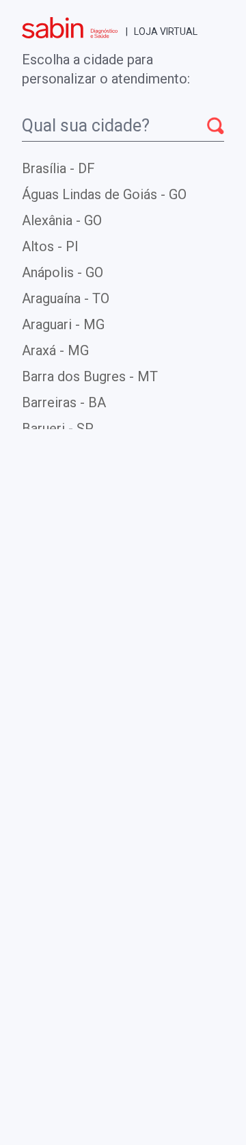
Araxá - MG (55, 350)
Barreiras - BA (64, 402)
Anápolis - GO (62, 272)
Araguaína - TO (65, 298)
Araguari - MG (63, 324)
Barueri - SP (58, 428)
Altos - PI (50, 246)
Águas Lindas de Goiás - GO (104, 194)
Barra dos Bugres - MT (90, 376)
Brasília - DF (58, 168)
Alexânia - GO (62, 220)
